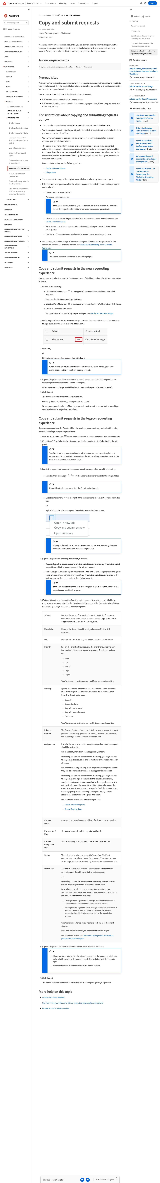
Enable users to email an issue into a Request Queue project (18, 140)
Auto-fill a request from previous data (17, 175)
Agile (6, 57)
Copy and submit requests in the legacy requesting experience (143, 52)
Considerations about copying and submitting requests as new (142, 37)
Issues (8, 87)
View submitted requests (17, 148)
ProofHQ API (8, 262)
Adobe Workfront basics (13, 52)
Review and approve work (13, 220)
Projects (9, 77)
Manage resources (11, 215)
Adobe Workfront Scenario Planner (14, 230)
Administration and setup (13, 47)
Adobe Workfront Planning (14, 241)
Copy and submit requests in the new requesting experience (142, 44)
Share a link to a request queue (17, 154)
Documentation (45, 15)
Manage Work (9, 67)
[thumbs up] (82, 1180)
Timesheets (8, 225)
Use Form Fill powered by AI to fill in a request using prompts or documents (72, 1003)
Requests (9, 102)
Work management (51, 33)
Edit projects (51, 172)
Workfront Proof (11, 252)
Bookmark (137, 16)
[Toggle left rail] (29, 9)
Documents (8, 62)
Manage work (11, 72)
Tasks (8, 82)
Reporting (8, 210)
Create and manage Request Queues (14, 112)
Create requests (13, 118)
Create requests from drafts (18, 133)
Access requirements (138, 26)
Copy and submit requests (19, 168)
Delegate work (11, 199)
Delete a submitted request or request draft (18, 161)
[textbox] (16, 22)
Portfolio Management (14, 97)
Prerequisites (135, 31)
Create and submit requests (53, 997)
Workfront (59, 15)
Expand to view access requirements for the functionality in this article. (66, 67)
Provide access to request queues (55, 1008)
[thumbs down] (88, 1180)
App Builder (8, 267)
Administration (66, 33)
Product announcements (13, 42)
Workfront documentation (14, 37)
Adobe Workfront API (12, 257)
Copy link (147, 16)
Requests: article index (15, 107)
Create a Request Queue (56, 168)
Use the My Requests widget (101, 313)
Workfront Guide (73, 15)
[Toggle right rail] (131, 9)
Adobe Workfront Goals (13, 236)
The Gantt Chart (12, 92)
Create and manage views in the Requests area (19, 182)
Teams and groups (10, 205)
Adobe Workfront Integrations (11, 246)
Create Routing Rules (73, 809)
